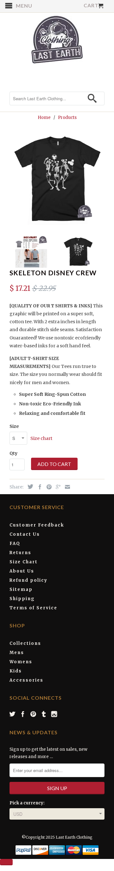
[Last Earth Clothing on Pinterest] (33, 714)
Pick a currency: (27, 803)
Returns (20, 552)
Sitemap (21, 589)
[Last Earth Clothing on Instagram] (54, 714)
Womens (21, 662)
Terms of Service (33, 608)
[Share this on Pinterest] (47, 486)
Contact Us (25, 534)
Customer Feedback (37, 525)
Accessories (26, 680)
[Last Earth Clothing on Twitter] (13, 714)
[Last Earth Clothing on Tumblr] (44, 714)
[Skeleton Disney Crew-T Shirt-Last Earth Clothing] (57, 179)
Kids (16, 671)
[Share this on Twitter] (28, 486)
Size (14, 426)
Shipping (22, 598)
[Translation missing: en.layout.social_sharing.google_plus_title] (57, 486)
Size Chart (24, 562)
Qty (13, 453)
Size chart (41, 438)
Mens (17, 652)
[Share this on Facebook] (38, 486)
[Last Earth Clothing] (57, 39)
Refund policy (29, 580)
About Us (22, 571)
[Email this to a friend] (66, 486)
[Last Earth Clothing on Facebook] (23, 714)
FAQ (15, 543)
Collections (25, 643)
